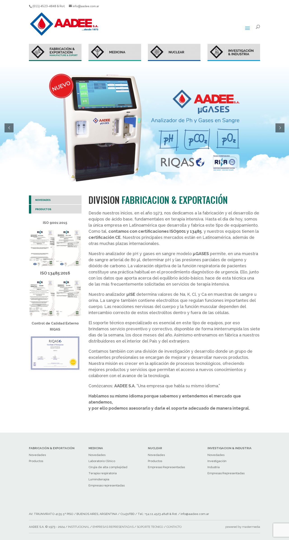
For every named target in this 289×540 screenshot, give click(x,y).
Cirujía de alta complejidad (108, 467)
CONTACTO (174, 526)
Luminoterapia (99, 479)
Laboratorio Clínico (102, 461)
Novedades (37, 455)
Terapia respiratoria (103, 473)
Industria (213, 467)
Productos (36, 461)
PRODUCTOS (43, 209)
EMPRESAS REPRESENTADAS (113, 526)
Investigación (216, 461)
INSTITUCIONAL (78, 526)
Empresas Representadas (166, 467)
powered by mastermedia (242, 526)
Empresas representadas (107, 485)
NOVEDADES (43, 200)
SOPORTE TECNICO (150, 526)
